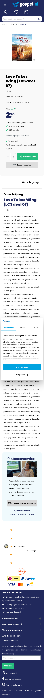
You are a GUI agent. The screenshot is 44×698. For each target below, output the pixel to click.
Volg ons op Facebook (13, 679)
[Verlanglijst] (16, 12)
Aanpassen (20, 375)
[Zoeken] (39, 19)
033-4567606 (23, 510)
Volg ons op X (11, 673)
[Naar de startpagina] (27, 4)
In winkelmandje (28, 156)
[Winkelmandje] (26, 12)
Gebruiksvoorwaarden (29, 650)
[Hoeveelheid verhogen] (13, 156)
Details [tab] (22, 327)
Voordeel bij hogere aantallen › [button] (17, 135)
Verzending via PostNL (14, 601)
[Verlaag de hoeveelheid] (8, 156)
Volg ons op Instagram (14, 685)
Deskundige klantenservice (16, 608)
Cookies (19, 690)
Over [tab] (36, 327)
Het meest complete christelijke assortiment (22, 597)
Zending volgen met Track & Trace (19, 604)
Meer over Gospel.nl (13, 612)
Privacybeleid (13, 650)
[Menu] (5, 4)
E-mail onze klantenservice (23, 503)
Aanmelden (8, 666)
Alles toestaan (22, 367)
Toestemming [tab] (8, 327)
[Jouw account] (5, 12)
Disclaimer (28, 690)
